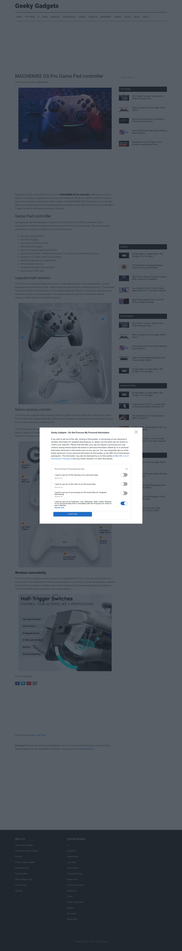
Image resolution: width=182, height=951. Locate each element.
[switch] (124, 475)
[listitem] (91, 469)
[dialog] (91, 476)
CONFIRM (73, 514)
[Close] (137, 432)
